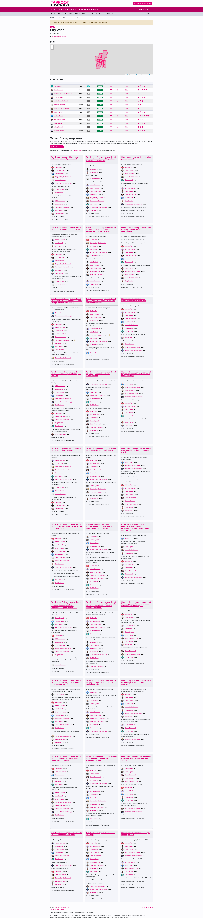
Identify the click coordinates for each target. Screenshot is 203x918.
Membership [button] (84, 9)
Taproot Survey (77, 150)
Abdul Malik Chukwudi (61, 101)
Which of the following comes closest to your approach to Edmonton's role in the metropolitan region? (136, 604)
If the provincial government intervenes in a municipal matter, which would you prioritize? (99, 526)
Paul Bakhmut (58, 90)
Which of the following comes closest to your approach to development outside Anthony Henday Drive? (101, 229)
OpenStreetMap (137, 74)
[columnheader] (64, 83)
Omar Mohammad (59, 119)
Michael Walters (59, 131)
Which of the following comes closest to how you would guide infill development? (136, 229)
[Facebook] (140, 86)
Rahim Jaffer (58, 112)
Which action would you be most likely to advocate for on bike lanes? (66, 834)
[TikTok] (146, 90)
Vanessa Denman (59, 105)
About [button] (95, 9)
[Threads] (152, 907)
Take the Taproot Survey (143, 3)
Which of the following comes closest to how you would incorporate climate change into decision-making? (66, 301)
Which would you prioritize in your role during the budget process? (64, 158)
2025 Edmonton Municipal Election (59, 18)
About (52, 909)
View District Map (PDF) (59, 36)
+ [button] (52, 46)
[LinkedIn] (144, 86)
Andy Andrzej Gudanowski (62, 108)
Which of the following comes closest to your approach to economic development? (101, 374)
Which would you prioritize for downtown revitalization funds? (133, 300)
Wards (78, 14)
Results (111, 14)
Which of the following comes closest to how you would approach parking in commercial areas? (101, 301)
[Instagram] (142, 86)
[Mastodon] (148, 907)
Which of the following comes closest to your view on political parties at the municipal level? (66, 526)
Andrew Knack (58, 116)
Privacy (62, 909)
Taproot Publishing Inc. (62, 907)
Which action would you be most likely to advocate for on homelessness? (101, 449)
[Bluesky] (150, 907)
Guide (54, 14)
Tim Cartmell (58, 86)
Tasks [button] (54, 9)
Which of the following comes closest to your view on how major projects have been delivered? (66, 682)
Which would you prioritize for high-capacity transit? (135, 834)
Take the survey (58, 147)
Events (95, 14)
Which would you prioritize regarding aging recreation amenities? (66, 449)
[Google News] (142, 907)
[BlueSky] (148, 116)
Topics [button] (62, 9)
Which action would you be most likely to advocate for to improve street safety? (136, 758)
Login (146, 9)
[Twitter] (138, 86)
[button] (151, 9)
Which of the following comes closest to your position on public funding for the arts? (66, 374)
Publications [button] (73, 9)
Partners (103, 14)
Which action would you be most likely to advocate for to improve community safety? (101, 758)
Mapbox (150, 74)
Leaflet (127, 74)
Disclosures (86, 14)
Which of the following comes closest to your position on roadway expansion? (136, 682)
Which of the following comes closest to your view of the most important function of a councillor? (101, 159)
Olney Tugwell (58, 127)
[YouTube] (144, 90)
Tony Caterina (58, 97)
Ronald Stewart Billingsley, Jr (63, 93)
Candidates (69, 14)
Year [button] (149, 14)
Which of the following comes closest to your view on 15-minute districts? (66, 229)
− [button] (52, 48)
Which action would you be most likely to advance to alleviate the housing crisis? (136, 450)
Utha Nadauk (58, 123)
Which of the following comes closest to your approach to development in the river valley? (136, 374)
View (126, 86)
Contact (57, 909)
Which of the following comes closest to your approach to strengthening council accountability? (66, 758)
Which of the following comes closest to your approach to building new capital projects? (101, 682)
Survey (61, 14)
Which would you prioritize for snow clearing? (100, 834)
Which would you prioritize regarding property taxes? (136, 158)
